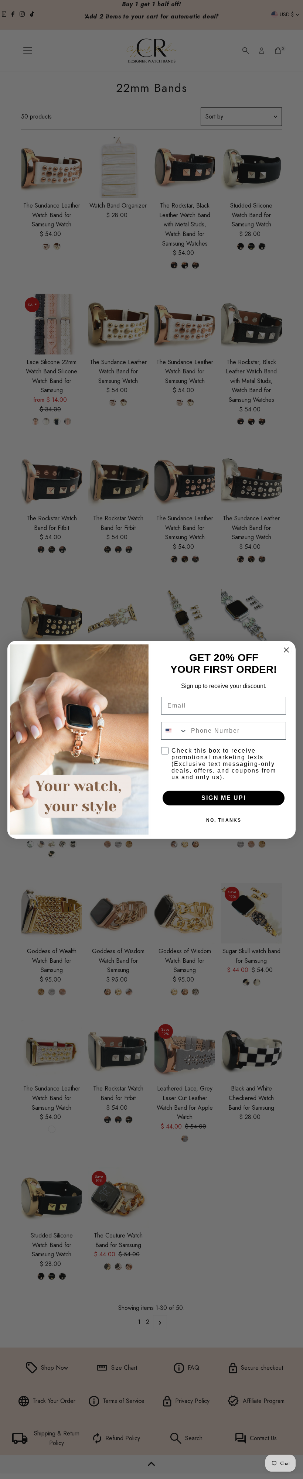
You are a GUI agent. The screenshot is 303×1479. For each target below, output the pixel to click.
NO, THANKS (223, 820)
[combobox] (174, 730)
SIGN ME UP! (223, 798)
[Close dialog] (286, 649)
